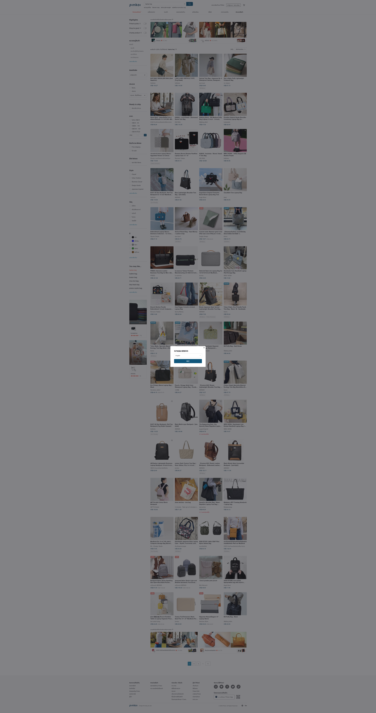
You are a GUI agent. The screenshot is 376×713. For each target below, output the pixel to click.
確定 (188, 361)
